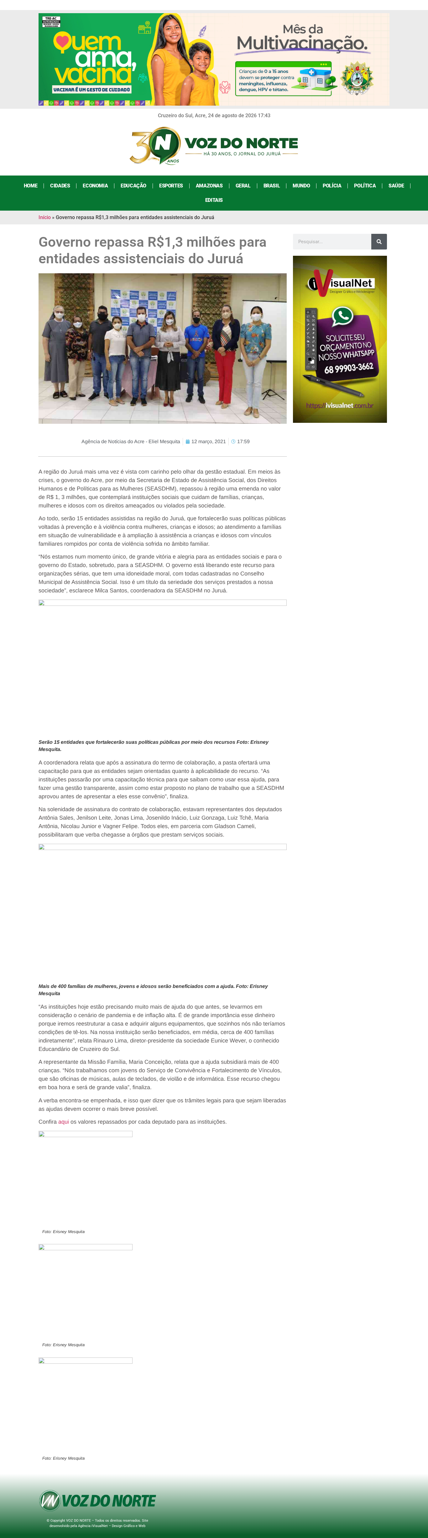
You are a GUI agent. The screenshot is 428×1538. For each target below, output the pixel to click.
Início (45, 217)
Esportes (171, 186)
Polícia (332, 186)
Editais (214, 200)
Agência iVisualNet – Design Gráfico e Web (111, 1526)
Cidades (60, 186)
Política (365, 186)
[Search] (379, 241)
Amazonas (209, 186)
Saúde (396, 186)
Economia (95, 186)
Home (30, 186)
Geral (243, 186)
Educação (133, 186)
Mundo (301, 186)
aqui (63, 1122)
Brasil (272, 186)
